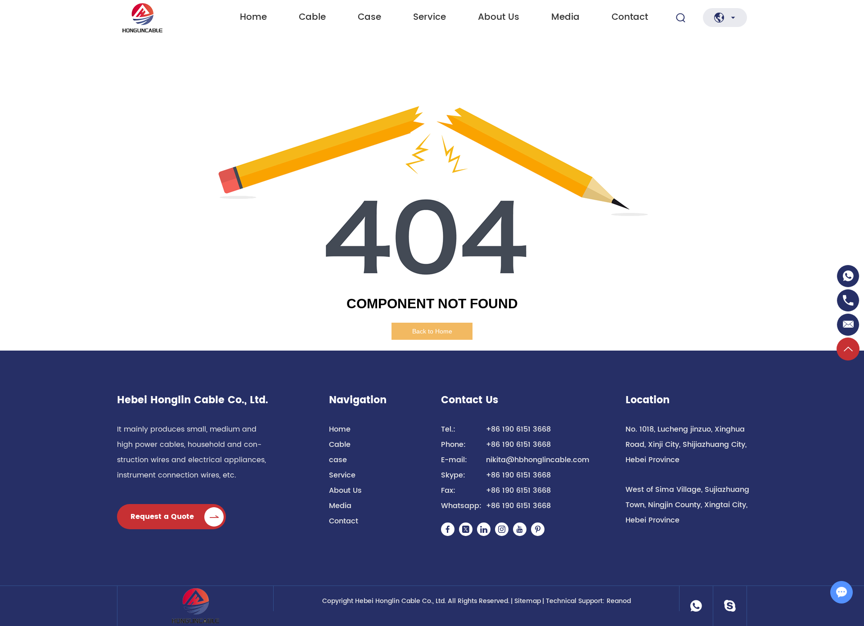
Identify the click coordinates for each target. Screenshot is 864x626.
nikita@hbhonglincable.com (538, 460)
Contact (630, 17)
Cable (312, 17)
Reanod (619, 601)
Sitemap (527, 601)
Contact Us (469, 400)
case (369, 17)
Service (429, 17)
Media (565, 17)
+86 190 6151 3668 (518, 475)
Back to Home (432, 331)
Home (253, 17)
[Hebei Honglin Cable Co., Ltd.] (161, 18)
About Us (498, 17)
